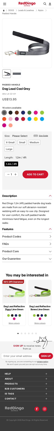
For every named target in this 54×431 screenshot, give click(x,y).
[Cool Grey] (4, 112)
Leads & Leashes (26, 10)
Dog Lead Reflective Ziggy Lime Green (14, 308)
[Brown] (17, 113)
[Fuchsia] (4, 125)
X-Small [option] (10, 142)
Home (3, 10)
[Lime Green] (42, 113)
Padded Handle (9, 13)
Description (9, 195)
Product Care (10, 251)
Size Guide (43, 136)
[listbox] (26, 146)
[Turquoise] (29, 119)
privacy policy (42, 362)
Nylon (41, 10)
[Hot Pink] (36, 113)
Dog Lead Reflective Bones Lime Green (39, 308)
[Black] (10, 113)
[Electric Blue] (42, 119)
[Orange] (4, 119)
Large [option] (9, 149)
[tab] (27, 195)
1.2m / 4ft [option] (11, 163)
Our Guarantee (11, 258)
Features (7, 229)
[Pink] (10, 119)
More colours (14, 323)
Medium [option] (34, 142)
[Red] (23, 119)
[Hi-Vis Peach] (10, 125)
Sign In (50, 4)
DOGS (11, 10)
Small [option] (22, 142)
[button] (7, 73)
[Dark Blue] (23, 113)
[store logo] (27, 3)
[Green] (29, 113)
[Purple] (17, 119)
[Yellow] (36, 119)
